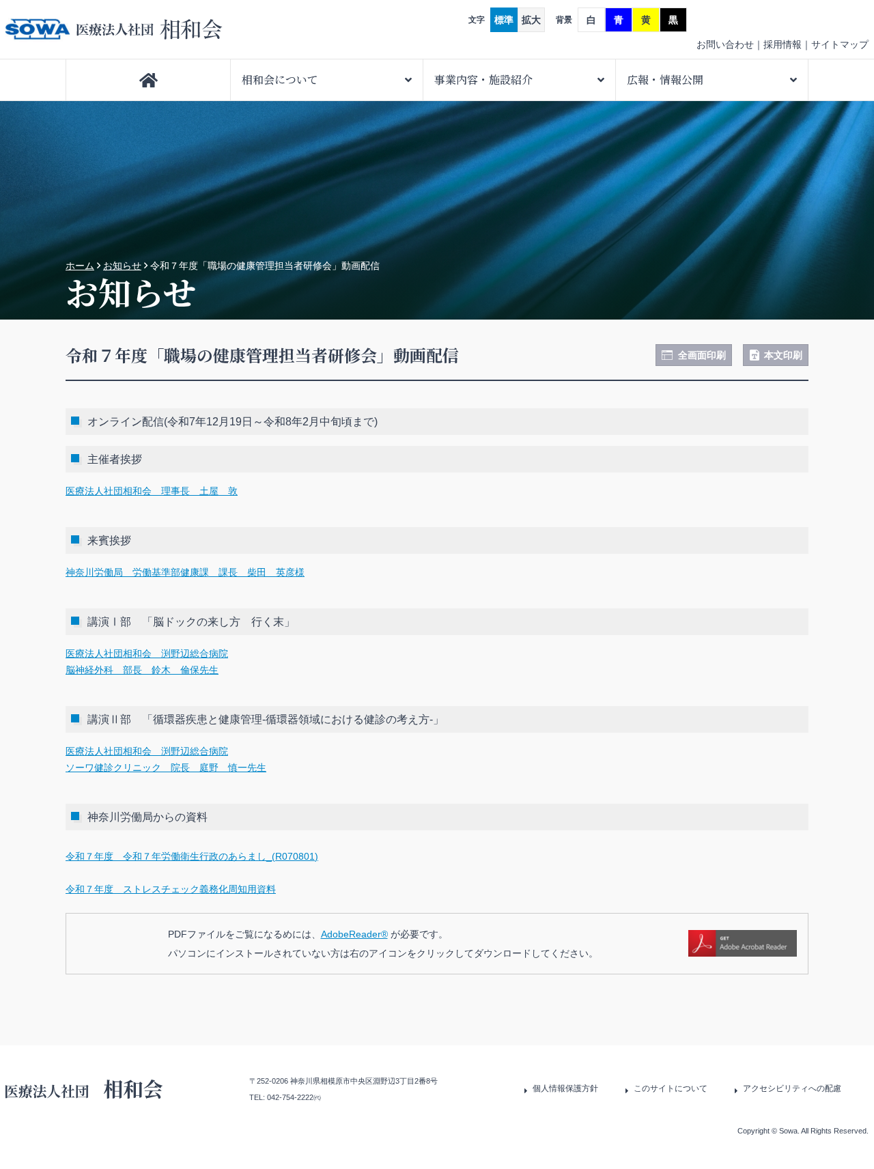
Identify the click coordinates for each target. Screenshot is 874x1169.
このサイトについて (670, 1088)
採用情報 (782, 44)
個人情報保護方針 (565, 1088)
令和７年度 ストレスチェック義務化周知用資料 (171, 889)
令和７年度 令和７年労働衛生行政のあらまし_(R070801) (192, 856)
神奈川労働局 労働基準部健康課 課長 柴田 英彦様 (185, 572)
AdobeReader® (354, 934)
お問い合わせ (725, 44)
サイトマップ (840, 44)
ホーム (80, 265)
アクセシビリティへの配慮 (792, 1088)
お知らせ (122, 265)
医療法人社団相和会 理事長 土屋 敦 (152, 490)
